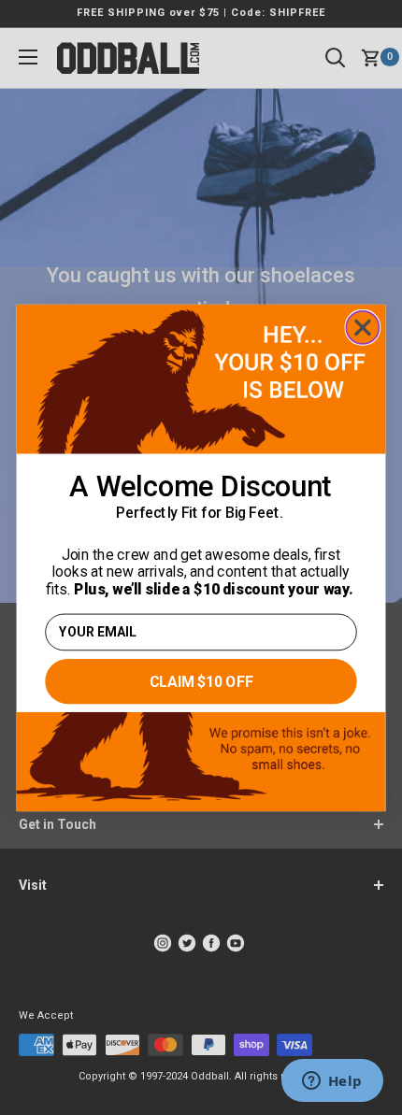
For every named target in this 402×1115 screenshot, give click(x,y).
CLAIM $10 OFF (201, 680)
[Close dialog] (362, 326)
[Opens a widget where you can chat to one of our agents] (331, 1082)
